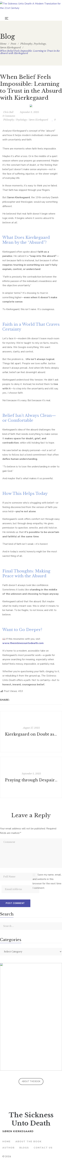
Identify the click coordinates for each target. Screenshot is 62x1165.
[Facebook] (13, 700)
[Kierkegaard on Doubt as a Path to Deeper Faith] (31, 731)
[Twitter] (17, 700)
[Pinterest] (29, 700)
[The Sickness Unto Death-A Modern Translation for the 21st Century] (31, 8)
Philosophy (8, 119)
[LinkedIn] (21, 700)
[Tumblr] (25, 700)
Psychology (21, 119)
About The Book (31, 1081)
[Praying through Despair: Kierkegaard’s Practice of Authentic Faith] (31, 777)
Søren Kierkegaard (38, 119)
